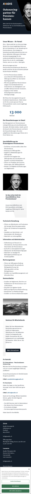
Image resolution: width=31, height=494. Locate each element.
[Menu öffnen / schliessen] (27, 3)
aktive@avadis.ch (12, 392)
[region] (15, 480)
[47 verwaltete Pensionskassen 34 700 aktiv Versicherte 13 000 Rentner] (15, 113)
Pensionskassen (7, 466)
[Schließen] (29, 469)
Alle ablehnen (15, 486)
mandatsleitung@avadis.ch (15, 379)
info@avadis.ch (7, 436)
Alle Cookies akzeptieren (15, 490)
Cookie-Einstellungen (15, 481)
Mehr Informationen (13, 350)
